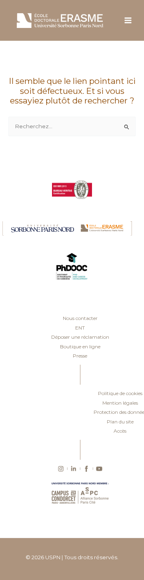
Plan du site (120, 422)
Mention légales (120, 403)
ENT (80, 328)
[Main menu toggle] (128, 20)
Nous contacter (80, 318)
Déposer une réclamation (80, 337)
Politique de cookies (120, 393)
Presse (80, 356)
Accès (120, 431)
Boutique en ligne (80, 347)
